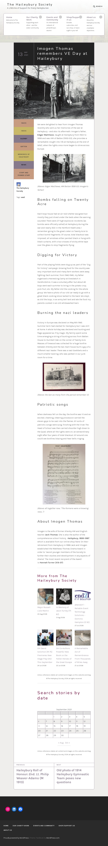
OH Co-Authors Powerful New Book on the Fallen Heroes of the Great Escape (64, 655)
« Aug (60, 742)
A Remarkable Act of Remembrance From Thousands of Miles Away (82, 655)
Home (12, 20)
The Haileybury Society (30, 4)
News (23, 165)
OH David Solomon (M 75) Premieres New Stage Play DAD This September (44, 655)
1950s (23, 131)
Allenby (23, 139)
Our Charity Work (32, 22)
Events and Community (52, 23)
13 (39, 726)
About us (93, 23)
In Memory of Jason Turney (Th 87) (63, 611)
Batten (24, 146)
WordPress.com (52, 838)
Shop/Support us (73, 23)
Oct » (67, 742)
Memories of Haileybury (24, 155)
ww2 (23, 197)
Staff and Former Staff (24, 174)
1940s (24, 123)
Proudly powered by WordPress (16, 838)
